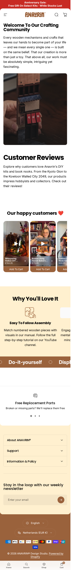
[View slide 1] (31, 416)
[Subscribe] (61, 500)
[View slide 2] (35, 416)
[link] (30, 312)
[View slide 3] (39, 416)
